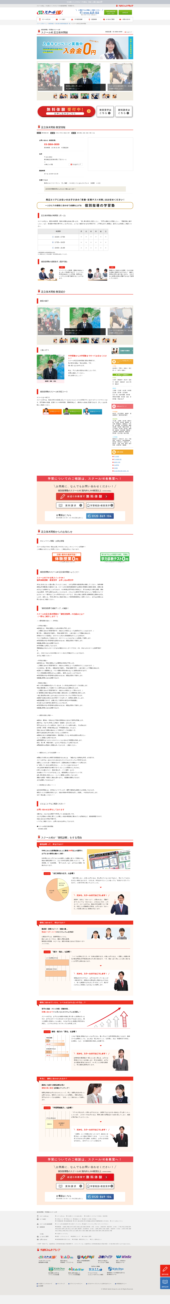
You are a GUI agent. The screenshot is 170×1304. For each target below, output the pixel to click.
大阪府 (107, 1228)
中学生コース (68, 1219)
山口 (74, 1230)
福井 (76, 1228)
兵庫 (123, 1228)
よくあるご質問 (110, 19)
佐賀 (93, 1230)
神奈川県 (103, 1226)
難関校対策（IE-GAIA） (103, 1221)
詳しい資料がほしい (96, 1239)
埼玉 (123, 1226)
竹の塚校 (116, 456)
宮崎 (103, 1230)
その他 (97, 1226)
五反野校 (116, 465)
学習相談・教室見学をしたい (80, 1239)
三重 (103, 1228)
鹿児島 (107, 1230)
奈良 (56, 1230)
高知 (84, 1230)
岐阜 (97, 1228)
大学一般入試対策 (79, 1221)
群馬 (56, 1228)
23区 (93, 1226)
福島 (84, 1226)
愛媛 (87, 1230)
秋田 (75, 1226)
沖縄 (111, 1230)
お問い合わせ (126, 19)
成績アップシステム (89, 1224)
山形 (81, 1226)
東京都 (88, 1226)
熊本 (100, 1230)
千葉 (120, 1226)
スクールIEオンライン (117, 1221)
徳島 (77, 1230)
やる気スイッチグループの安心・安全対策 (96, 1216)
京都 (127, 1228)
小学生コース (59, 1219)
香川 (80, 1230)
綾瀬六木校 (117, 462)
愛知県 (80, 1228)
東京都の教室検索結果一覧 (62, 23)
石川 (73, 1228)
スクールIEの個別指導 (62, 1224)
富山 (69, 1228)
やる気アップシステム (75, 1224)
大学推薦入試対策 (90, 1221)
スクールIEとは (46, 19)
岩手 (71, 1226)
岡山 (67, 1230)
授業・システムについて (62, 1236)
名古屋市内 (86, 1228)
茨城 (126, 1226)
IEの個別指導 (78, 19)
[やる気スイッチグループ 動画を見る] (124, 5)
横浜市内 (109, 1226)
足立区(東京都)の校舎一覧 (121, 471)
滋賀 (130, 1228)
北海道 (64, 1226)
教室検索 (94, 19)
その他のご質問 (87, 1236)
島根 (64, 1230)
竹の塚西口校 (117, 459)
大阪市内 (113, 1228)
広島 (70, 1230)
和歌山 (60, 1230)
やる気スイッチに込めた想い (74, 1216)
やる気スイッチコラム (62, 1233)
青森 (68, 1226)
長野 (63, 1228)
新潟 (60, 1228)
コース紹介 (62, 19)
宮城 (78, 1226)
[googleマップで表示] (128, 32)
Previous (39, 77)
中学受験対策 (59, 1221)
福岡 (90, 1230)
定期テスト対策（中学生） (90, 1219)
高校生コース (77, 1219)
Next (130, 77)
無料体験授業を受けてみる (63, 1239)
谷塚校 (116, 468)
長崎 (97, 1230)
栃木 (130, 1226)
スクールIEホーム (42, 23)
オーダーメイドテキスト (102, 1224)
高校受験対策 (68, 1221)
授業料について (76, 1236)
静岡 (100, 1228)
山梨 (66, 1228)
